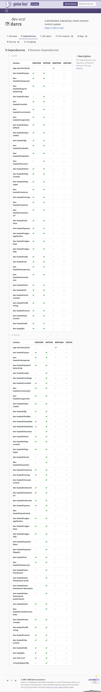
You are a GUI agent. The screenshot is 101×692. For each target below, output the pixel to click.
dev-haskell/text (20, 285)
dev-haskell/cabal (21, 96)
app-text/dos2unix (21, 68)
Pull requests (65, 36)
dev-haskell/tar (20, 261)
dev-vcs (17, 19)
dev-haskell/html (20, 169)
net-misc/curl (19, 658)
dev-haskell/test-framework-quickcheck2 (20, 596)
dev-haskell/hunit (21, 457)
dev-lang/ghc (19, 328)
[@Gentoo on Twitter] (7, 681)
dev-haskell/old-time (22, 500)
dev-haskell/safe (20, 256)
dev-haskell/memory (22, 470)
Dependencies (29, 36)
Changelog (31, 42)
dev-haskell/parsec (21, 228)
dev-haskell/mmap (21, 197)
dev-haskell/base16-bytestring (20, 89)
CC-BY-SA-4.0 (28, 687)
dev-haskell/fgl (19, 140)
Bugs (83, 36)
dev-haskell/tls (19, 290)
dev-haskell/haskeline (23, 426)
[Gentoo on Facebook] (11, 681)
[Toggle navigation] (6, 10)
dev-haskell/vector (21, 310)
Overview (12, 36)
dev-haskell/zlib (20, 323)
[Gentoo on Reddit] (15, 681)
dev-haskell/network (22, 487)
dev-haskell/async (21, 73)
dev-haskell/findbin (22, 416)
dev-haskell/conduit (22, 383)
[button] (70, 4)
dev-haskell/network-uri (21, 213)
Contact (92, 680)
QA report (46, 36)
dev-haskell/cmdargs (22, 378)
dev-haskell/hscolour (22, 431)
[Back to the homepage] (16, 4)
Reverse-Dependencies (44, 50)
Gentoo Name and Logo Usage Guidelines (55, 687)
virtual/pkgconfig (21, 663)
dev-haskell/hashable (22, 421)
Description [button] (84, 56)
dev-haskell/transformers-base (23, 612)
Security (13, 42)
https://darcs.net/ (54, 27)
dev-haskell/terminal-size (21, 277)
